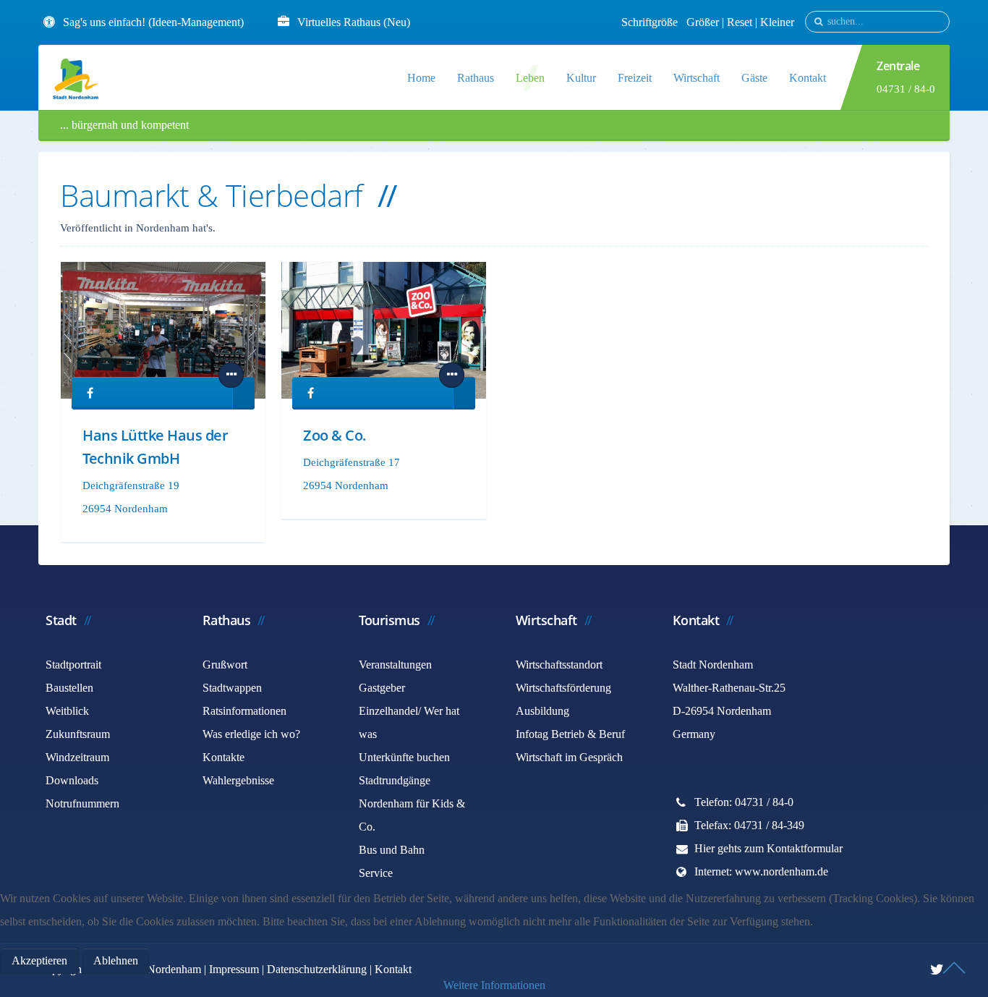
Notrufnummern (82, 803)
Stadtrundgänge (394, 780)
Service (376, 873)
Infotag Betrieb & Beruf (570, 734)
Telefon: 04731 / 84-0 (743, 802)
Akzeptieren (39, 960)
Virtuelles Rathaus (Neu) (353, 22)
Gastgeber (382, 688)
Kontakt (807, 78)
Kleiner (777, 22)
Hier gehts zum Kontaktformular (768, 848)
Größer (702, 22)
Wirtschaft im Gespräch (569, 757)
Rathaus (475, 78)
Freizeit (635, 78)
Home (421, 78)
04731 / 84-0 (906, 89)
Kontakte (223, 757)
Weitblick (67, 711)
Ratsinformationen (244, 711)
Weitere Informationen (494, 985)
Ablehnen (115, 960)
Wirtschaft (696, 78)
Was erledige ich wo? (251, 734)
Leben (530, 78)
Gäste (754, 78)
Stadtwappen (232, 688)
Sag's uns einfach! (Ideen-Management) (153, 22)
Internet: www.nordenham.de (761, 871)
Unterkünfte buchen (404, 757)
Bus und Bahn (392, 850)
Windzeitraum (77, 757)
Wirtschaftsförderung (563, 688)
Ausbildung (542, 711)
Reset (741, 22)
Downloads (72, 780)
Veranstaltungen (395, 664)
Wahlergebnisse (238, 780)
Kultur (581, 78)
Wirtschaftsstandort (559, 664)
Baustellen (69, 688)
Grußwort (225, 664)
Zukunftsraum (78, 734)
